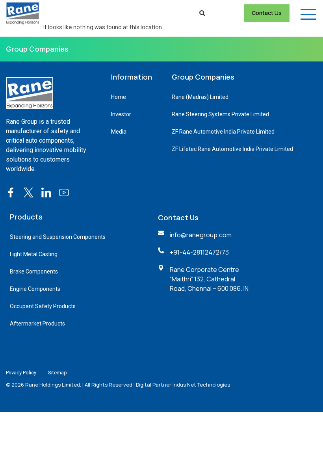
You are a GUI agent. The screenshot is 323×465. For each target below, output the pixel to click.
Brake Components (34, 271)
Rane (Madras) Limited (200, 97)
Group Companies (37, 49)
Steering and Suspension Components (58, 237)
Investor (121, 114)
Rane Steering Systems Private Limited (220, 114)
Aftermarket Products (37, 323)
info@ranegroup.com (201, 235)
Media (118, 131)
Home (118, 97)
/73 (224, 252)
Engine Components (35, 289)
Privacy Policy (21, 373)
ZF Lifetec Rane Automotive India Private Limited (232, 149)
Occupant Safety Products (43, 306)
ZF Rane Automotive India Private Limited (223, 131)
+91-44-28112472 (194, 252)
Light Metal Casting (34, 254)
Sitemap (57, 373)
